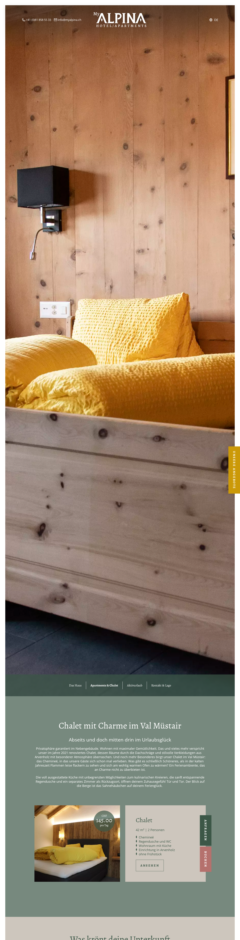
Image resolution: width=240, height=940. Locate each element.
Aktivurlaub (134, 685)
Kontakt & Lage (161, 685)
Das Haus (75, 685)
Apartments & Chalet (104, 685)
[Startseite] (119, 19)
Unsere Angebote (234, 470)
